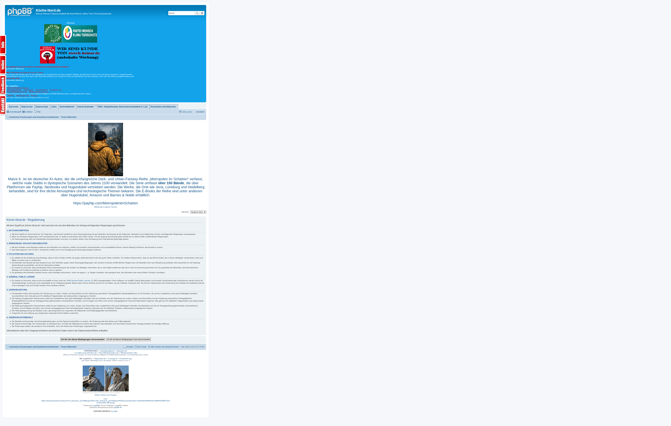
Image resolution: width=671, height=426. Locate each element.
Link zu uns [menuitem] (187, 112)
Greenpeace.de (22, 96)
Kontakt (114, 411)
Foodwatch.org (55, 90)
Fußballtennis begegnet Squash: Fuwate (25, 72)
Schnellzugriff (15, 112)
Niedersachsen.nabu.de (38, 92)
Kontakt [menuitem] (130, 347)
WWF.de (10, 96)
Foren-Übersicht (68, 347)
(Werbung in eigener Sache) (105, 207)
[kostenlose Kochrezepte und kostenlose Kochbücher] (21, 11)
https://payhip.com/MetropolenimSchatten (105, 203)
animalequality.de (107, 351)
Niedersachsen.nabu (129, 353)
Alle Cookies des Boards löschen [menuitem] (165, 347)
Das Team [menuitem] (142, 347)
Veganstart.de (100, 359)
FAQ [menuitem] (39, 112)
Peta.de (34, 96)
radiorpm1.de (121, 351)
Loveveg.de (28, 90)
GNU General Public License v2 (79, 280)
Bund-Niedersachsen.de (17, 92)
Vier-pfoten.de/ (41, 90)
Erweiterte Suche (202, 13)
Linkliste (29, 112)
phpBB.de (118, 407)
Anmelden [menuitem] (200, 112)
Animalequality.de (14, 90)
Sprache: (185, 212)
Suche (197, 13)
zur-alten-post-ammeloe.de (86, 353)
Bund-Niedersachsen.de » (110, 353)
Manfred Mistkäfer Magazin (18, 88)
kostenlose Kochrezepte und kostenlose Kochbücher (34, 347)
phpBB (96, 405)
